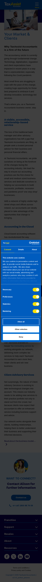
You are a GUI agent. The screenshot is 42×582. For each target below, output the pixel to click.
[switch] (36, 297)
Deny (21, 337)
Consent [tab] (7, 250)
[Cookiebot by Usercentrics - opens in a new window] (29, 243)
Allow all (21, 322)
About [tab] (34, 250)
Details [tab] (21, 250)
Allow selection (21, 329)
